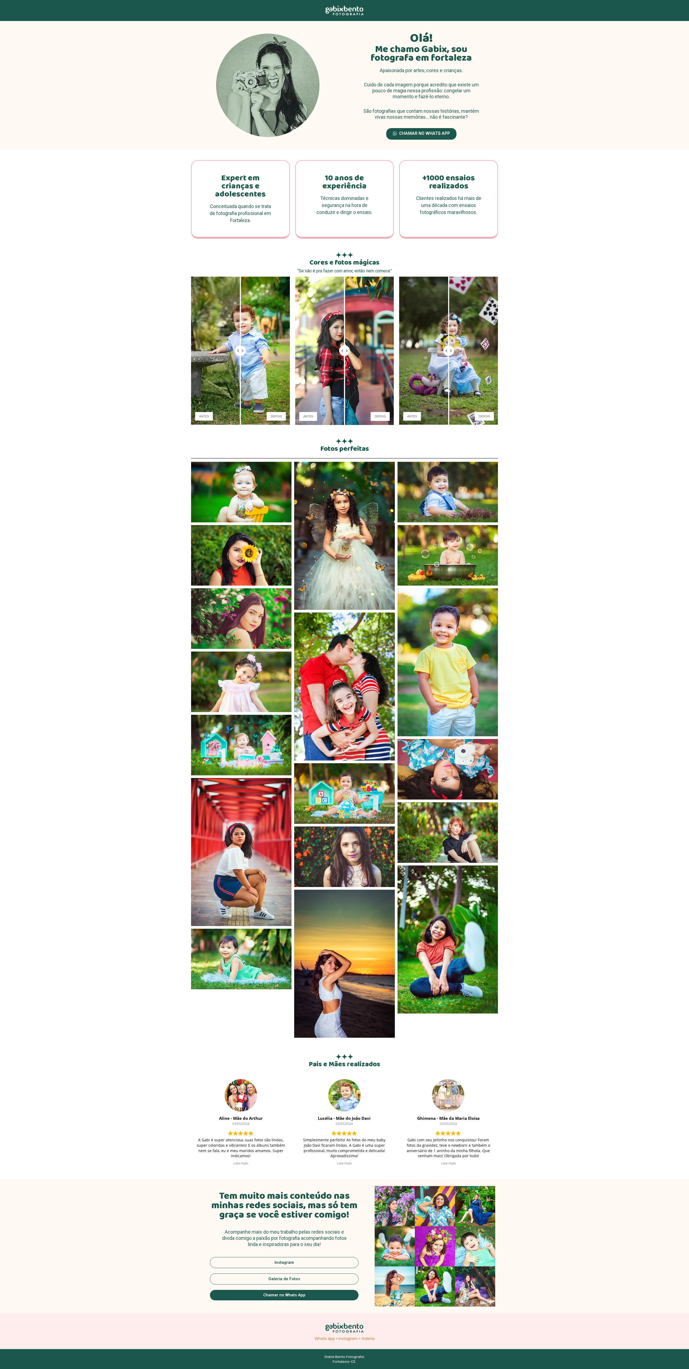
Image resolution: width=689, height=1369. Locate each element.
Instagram (348, 1338)
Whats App (325, 1338)
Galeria (368, 1338)
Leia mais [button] (240, 1163)
